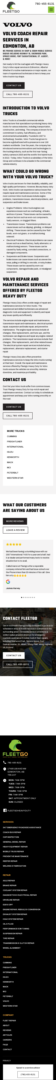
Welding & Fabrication (14, 866)
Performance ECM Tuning (16, 929)
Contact (7, 1049)
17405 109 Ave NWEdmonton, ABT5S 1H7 (17, 772)
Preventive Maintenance (15, 856)
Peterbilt (12, 473)
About (6, 1025)
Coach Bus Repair (12, 832)
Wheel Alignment (12, 948)
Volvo (6, 1001)
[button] (50, 9)
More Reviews (15, 521)
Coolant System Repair (15, 890)
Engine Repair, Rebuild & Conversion (21, 910)
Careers (7, 1040)
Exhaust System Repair (15, 914)
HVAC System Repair (13, 919)
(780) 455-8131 (28, 1074)
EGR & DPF (8, 905)
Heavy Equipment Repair (15, 847)
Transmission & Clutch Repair (18, 943)
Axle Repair (9, 881)
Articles (7, 1035)
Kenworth (13, 457)
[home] (11, 7)
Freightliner (14, 441)
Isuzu (10, 452)
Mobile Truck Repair (13, 852)
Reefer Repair (10, 861)
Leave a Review (15, 530)
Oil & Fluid (8, 924)
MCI (9, 467)
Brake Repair (9, 885)
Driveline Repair (11, 900)
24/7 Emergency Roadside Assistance (22, 828)
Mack (10, 462)
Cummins (12, 436)
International (15, 447)
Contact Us (13, 85)
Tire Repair (8, 938)
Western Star (15, 478)
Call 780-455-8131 (17, 94)
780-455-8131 (44, 3)
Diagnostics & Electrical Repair (20, 895)
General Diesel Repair (14, 842)
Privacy (7, 1061)
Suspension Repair (12, 934)
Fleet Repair (9, 1021)
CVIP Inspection (11, 837)
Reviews (7, 1030)
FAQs (5, 1045)
